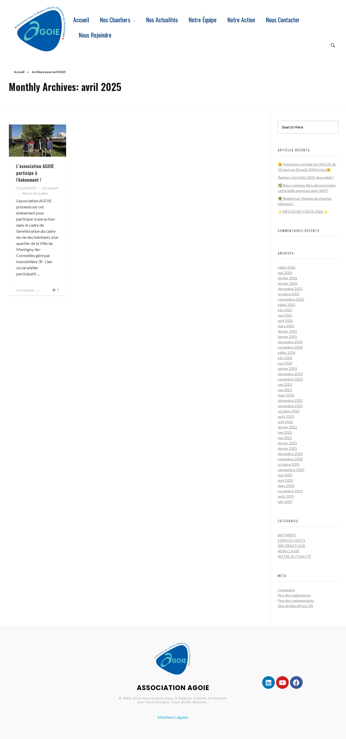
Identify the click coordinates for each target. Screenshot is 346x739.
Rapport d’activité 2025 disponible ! (306, 177)
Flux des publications (294, 595)
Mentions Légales (173, 717)
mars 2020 (286, 485)
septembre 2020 (291, 469)
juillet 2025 (286, 304)
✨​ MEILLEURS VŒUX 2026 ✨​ (303, 211)
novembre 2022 (290, 406)
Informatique (291, 546)
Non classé (289, 551)
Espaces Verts (291, 540)
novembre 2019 (290, 491)
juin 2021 (285, 432)
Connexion (286, 590)
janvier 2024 (287, 368)
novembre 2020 (290, 459)
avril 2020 (285, 480)
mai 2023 (285, 390)
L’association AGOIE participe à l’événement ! (35, 173)
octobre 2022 (288, 411)
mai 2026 (285, 273)
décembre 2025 (290, 288)
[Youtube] (282, 682)
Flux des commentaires (296, 600)
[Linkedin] (268, 682)
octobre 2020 (288, 464)
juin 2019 (285, 501)
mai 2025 (285, 315)
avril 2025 (285, 320)
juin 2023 (285, 384)
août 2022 (286, 416)
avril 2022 (285, 422)
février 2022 (287, 427)
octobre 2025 (288, 294)
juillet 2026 (286, 267)
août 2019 (286, 496)
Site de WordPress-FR (295, 606)
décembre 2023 (290, 374)
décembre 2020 (290, 454)
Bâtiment (287, 535)
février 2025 (287, 331)
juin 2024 (285, 358)
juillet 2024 (286, 352)
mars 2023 (286, 395)
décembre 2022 (290, 400)
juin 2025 (285, 310)
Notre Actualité (35, 193)
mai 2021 (285, 438)
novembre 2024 (290, 347)
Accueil (19, 72)
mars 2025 (286, 326)
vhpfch (52, 188)
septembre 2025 (291, 299)
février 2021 (287, 443)
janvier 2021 (287, 448)
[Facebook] (296, 682)
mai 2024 (285, 363)
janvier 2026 (287, 283)
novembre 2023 (290, 379)
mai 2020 (285, 475)
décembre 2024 (290, 342)
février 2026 (287, 278)
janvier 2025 (287, 336)
